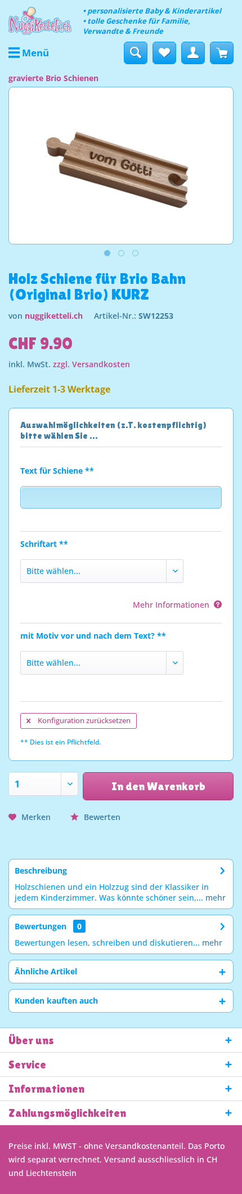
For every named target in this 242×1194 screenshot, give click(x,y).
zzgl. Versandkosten (91, 364)
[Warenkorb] (222, 53)
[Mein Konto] (193, 53)
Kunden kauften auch (56, 1000)
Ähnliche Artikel (46, 971)
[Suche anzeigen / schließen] (135, 53)
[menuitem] (28, 53)
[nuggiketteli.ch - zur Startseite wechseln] (39, 21)
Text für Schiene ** (57, 470)
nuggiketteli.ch (54, 315)
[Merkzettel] (164, 53)
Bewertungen (40, 926)
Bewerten (101, 817)
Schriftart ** (44, 543)
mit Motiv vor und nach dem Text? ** (93, 635)
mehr (214, 897)
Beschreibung (41, 870)
